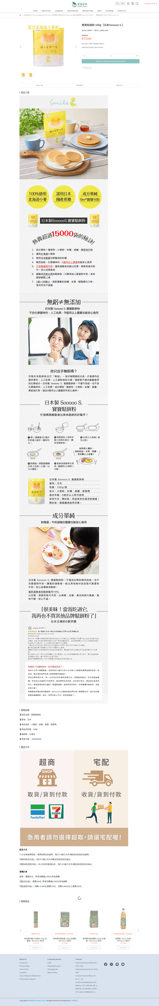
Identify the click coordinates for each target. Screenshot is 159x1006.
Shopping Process (54, 966)
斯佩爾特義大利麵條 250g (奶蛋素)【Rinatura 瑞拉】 (35, 939)
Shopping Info (52, 969)
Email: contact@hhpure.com (85, 982)
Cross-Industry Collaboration (30, 976)
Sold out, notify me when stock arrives (110, 61)
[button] (76, 47)
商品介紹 (39, 85)
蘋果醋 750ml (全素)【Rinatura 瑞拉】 (123, 939)
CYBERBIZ (74, 1000)
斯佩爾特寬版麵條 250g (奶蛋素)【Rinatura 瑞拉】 (94, 939)
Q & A (49, 963)
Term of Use (23, 969)
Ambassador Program (27, 979)
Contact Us (122, 11)
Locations (23, 972)
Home (35, 11)
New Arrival (46, 11)
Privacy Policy (24, 966)
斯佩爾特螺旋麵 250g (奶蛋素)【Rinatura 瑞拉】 (65, 939)
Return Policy (52, 972)
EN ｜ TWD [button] (120, 3)
